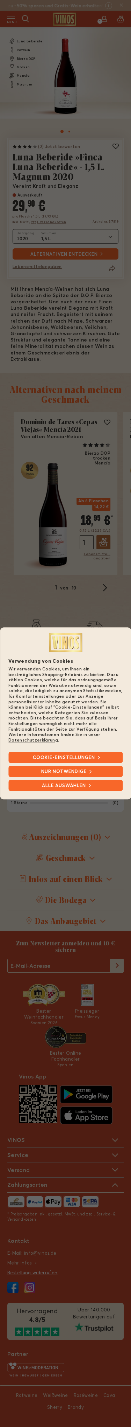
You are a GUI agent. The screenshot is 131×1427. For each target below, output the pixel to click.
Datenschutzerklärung (33, 740)
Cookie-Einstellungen (64, 757)
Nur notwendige (64, 771)
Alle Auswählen (64, 785)
